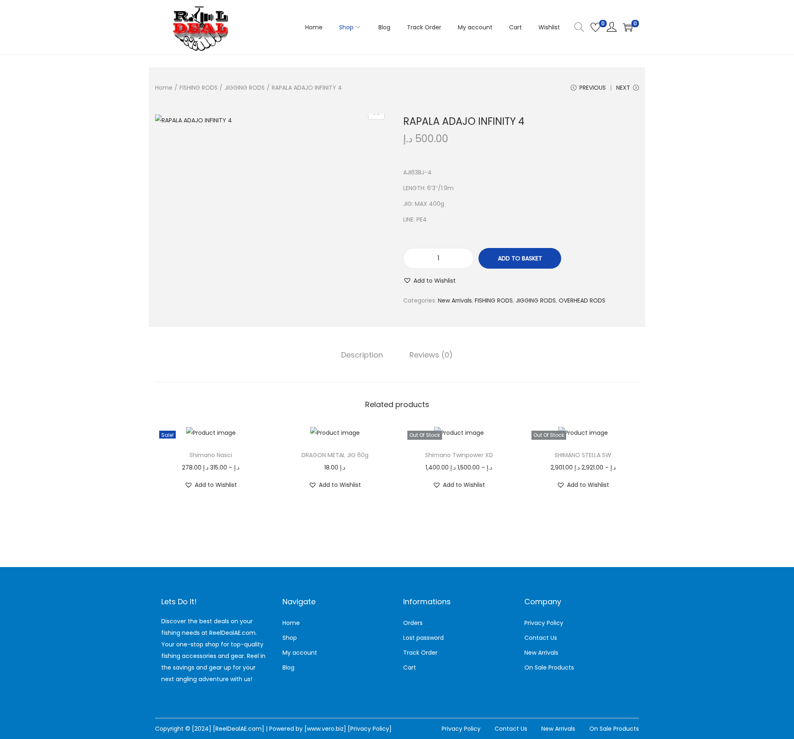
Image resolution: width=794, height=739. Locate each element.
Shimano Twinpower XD (459, 455)
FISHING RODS (198, 87)
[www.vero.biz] (326, 729)
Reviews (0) (431, 355)
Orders (413, 623)
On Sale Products (549, 667)
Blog (288, 667)
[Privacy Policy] (370, 729)
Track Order (420, 652)
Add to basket (520, 258)
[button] (429, 280)
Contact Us (540, 638)
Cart (409, 667)
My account (299, 652)
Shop (289, 638)
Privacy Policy (543, 623)
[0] (595, 27)
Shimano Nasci (210, 455)
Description (362, 355)
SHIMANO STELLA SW (583, 455)
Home (163, 87)
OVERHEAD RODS (582, 300)
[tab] (362, 355)
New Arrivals (455, 300)
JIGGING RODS (245, 87)
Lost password (423, 638)
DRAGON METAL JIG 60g (334, 455)
